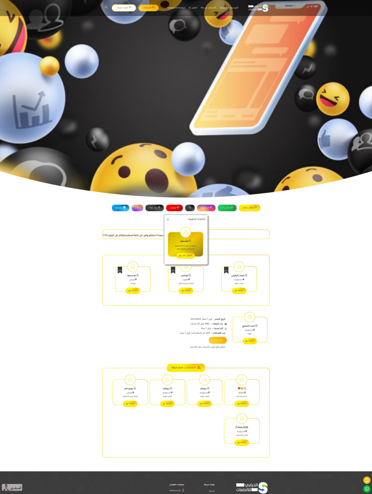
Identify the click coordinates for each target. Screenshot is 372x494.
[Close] (168, 219)
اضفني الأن (187, 255)
